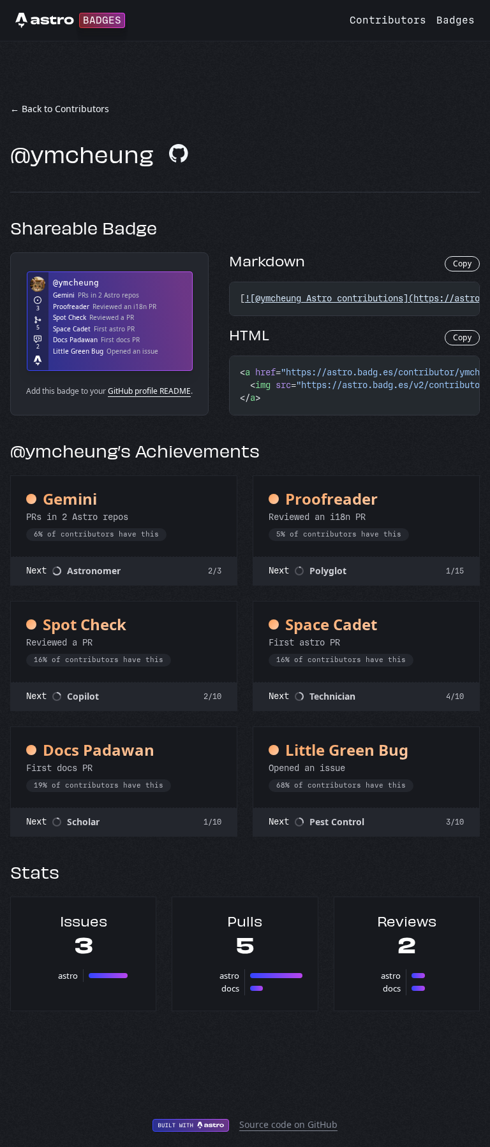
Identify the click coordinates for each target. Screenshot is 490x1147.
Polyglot (327, 571)
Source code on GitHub (288, 1124)
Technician (332, 696)
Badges (455, 20)
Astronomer (94, 571)
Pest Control (336, 822)
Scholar (83, 822)
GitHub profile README (149, 391)
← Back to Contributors (59, 109)
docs (230, 988)
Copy (462, 263)
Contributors (388, 20)
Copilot (83, 696)
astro (68, 975)
